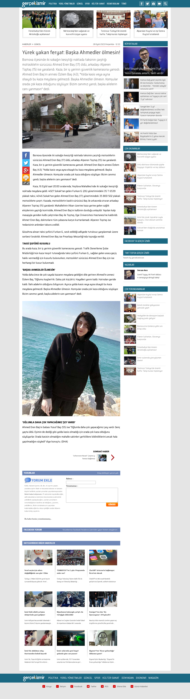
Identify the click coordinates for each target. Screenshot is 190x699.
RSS (106, 686)
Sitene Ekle (121, 686)
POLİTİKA (53, 3)
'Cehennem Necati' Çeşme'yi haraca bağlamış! (84, 457)
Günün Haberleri (141, 686)
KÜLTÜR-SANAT (98, 3)
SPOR (87, 3)
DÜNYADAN (128, 678)
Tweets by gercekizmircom (133, 257)
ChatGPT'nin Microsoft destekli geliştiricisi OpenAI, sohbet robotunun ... (102, 582)
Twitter (93, 686)
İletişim (63, 686)
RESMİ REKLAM (113, 3)
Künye (49, 686)
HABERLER (26, 44)
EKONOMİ (141, 678)
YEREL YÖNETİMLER (67, 3)
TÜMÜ (123, 3)
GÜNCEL (80, 3)
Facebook (78, 686)
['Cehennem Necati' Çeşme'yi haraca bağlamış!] (102, 462)
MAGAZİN (153, 678)
